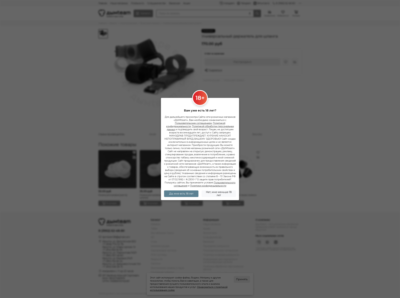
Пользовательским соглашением (193, 123)
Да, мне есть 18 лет (181, 193)
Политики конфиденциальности (208, 185)
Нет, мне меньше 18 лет (219, 194)
